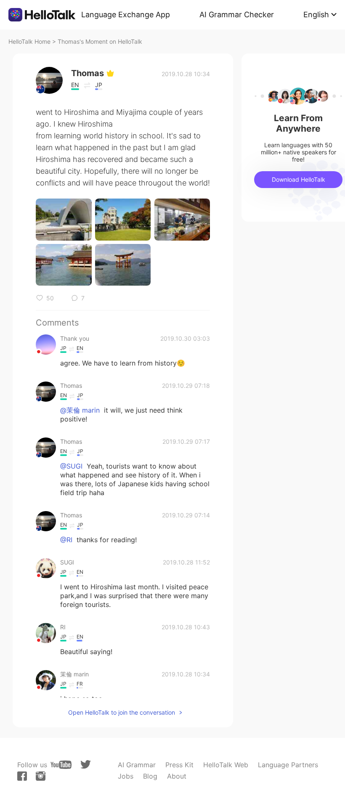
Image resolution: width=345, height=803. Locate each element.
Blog (150, 776)
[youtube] (61, 765)
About (176, 776)
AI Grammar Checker (236, 14)
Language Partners (288, 765)
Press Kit (179, 765)
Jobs (125, 776)
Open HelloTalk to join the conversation (121, 712)
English (316, 14)
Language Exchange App (125, 14)
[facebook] (22, 776)
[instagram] (40, 776)
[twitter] (85, 764)
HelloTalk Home (29, 41)
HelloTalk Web (225, 765)
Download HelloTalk (298, 179)
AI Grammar (137, 765)
